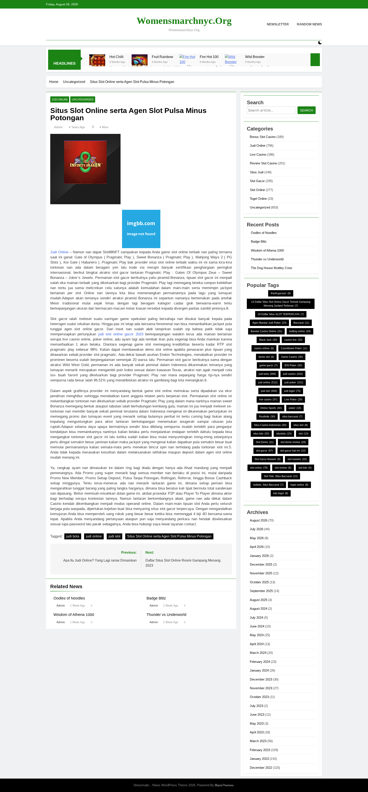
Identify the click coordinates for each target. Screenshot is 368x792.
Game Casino (292, 356)
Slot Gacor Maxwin (267, 459)
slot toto (305, 467)
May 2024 (257, 635)
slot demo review (293, 442)
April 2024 (257, 644)
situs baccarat (292, 416)
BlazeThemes (224, 785)
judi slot (114, 536)
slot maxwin (297, 459)
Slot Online (257, 190)
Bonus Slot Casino (263, 137)
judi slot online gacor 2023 (120, 334)
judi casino (293, 373)
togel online (299, 484)
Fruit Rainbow (162, 57)
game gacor (268, 365)
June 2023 (257, 714)
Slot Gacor (257, 181)
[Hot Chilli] (97, 62)
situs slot (300, 425)
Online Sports (271, 408)
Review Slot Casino (263, 163)
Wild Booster (254, 57)
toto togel (280, 493)
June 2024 (257, 626)
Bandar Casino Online (266, 331)
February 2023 (260, 750)
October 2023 (259, 697)
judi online (94, 536)
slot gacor (264, 450)
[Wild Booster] (233, 62)
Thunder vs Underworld (166, 614)
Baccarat (301, 322)
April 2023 (257, 732)
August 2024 (258, 608)
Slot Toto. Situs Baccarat (281, 476)
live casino (268, 399)
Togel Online (258, 198)
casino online (264, 348)
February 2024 (260, 661)
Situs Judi (256, 172)
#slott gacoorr (281, 293)
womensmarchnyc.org (184, 20)
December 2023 (261, 679)
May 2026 (257, 538)
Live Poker (293, 399)
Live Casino (258, 154)
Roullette (267, 416)
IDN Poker (293, 365)
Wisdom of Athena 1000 (73, 614)
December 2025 (261, 564)
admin (58, 127)
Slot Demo (264, 442)
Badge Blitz (156, 598)
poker (295, 408)
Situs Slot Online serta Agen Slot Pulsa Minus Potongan (169, 536)
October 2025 (259, 582)
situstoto (284, 433)
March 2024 (258, 652)
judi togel (292, 390)
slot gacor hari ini (293, 450)
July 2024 (256, 617)
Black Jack (268, 339)
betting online (300, 331)
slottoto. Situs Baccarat (268, 484)
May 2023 (257, 723)
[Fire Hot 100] (188, 62)
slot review (283, 467)
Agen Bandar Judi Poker (269, 322)
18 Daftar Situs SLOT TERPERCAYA (281, 314)
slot (303, 433)
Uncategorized (83, 99)
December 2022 (261, 767)
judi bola (72, 536)
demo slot (266, 356)
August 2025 (258, 600)
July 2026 (256, 529)
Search (306, 110)
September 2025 (261, 591)
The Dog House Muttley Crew (271, 268)
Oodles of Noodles (69, 598)
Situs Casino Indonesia (270, 425)
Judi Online (60, 99)
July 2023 (256, 706)
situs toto (261, 433)
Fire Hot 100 (209, 57)
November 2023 (261, 688)
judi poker (294, 382)
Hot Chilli (116, 57)
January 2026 (259, 555)
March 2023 (258, 741)
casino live (293, 339)
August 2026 (258, 520)
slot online (259, 467)
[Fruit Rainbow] (140, 62)
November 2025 (261, 573)
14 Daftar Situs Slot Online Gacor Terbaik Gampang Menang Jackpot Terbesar (280, 303)
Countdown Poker (294, 348)
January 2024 (259, 670)
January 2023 (259, 758)
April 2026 (257, 547)
